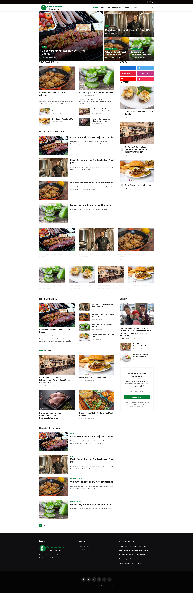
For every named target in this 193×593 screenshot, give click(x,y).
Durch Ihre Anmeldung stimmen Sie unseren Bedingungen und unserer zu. (137, 405)
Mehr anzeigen (108, 132)
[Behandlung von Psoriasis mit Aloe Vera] (96, 78)
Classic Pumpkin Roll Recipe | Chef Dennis (63, 52)
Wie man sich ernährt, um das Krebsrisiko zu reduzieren (142, 356)
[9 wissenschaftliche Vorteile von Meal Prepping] (96, 400)
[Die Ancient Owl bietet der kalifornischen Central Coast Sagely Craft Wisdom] (84, 111)
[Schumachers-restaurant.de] (51, 7)
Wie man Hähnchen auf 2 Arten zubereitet (115, 53)
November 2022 (84, 546)
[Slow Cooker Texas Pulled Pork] (44, 122)
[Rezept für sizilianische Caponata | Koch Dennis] (125, 347)
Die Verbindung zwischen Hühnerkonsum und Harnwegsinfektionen (100, 120)
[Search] (153, 7)
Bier (102, 8)
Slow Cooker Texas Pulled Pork (63, 119)
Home (95, 8)
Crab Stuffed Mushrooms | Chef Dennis (63, 110)
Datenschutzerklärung (136, 406)
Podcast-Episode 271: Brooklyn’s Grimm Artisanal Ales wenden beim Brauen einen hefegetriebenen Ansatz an (135, 332)
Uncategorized (136, 48)
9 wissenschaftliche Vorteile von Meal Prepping (96, 414)
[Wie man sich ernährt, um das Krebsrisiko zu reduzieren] (125, 358)
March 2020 (83, 549)
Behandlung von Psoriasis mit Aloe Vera (141, 53)
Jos (43, 57)
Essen (126, 8)
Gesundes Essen (138, 8)
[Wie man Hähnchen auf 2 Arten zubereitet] (57, 78)
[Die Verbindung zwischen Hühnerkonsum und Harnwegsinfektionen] (84, 122)
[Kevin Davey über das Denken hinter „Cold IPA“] (129, 24)
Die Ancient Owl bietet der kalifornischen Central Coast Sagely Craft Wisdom (101, 110)
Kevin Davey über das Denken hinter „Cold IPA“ (128, 30)
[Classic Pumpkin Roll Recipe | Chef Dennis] (71, 36)
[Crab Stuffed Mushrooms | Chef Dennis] (44, 111)
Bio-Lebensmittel (114, 8)
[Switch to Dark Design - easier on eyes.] (150, 7)
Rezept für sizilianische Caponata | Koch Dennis (141, 345)
